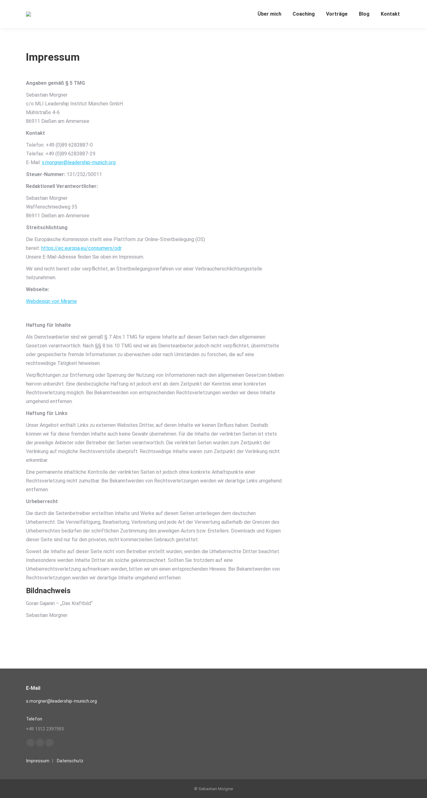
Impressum (37, 761)
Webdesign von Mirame (51, 301)
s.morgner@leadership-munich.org (79, 162)
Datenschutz (70, 761)
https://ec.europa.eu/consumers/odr (81, 248)
